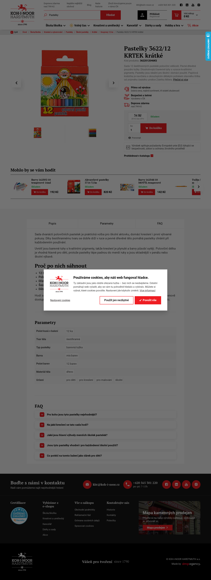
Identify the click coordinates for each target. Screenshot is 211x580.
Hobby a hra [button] (172, 25)
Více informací (147, 290)
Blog (89, 5)
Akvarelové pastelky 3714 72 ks (97, 181)
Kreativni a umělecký (53, 518)
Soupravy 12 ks (107, 32)
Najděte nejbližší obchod (74, 5)
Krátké (95, 32)
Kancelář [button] (132, 25)
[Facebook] (181, 5)
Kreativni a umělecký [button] (106, 25)
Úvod (25, 32)
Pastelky (69, 32)
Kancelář (47, 524)
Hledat (110, 15)
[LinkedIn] (187, 5)
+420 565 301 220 (166, 5)
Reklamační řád (83, 515)
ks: (131, 126)
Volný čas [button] (80, 25)
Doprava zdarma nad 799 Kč (52, 5)
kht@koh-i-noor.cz (145, 5)
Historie (111, 509)
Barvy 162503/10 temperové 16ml (41, 181)
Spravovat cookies (84, 526)
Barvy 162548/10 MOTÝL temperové (149, 181)
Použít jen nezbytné (116, 300)
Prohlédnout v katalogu (137, 155)
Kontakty (111, 515)
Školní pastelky (82, 32)
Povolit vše (149, 300)
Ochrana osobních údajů (87, 520)
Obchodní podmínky (85, 509)
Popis (52, 223)
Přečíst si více (180, 79)
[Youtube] (193, 5)
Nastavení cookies (60, 300)
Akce (195, 25)
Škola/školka (35, 32)
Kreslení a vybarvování (53, 32)
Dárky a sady (153, 25)
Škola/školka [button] (54, 25)
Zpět (16, 32)
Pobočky (111, 520)
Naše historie (98, 5)
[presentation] (16, 82)
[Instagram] (198, 5)
